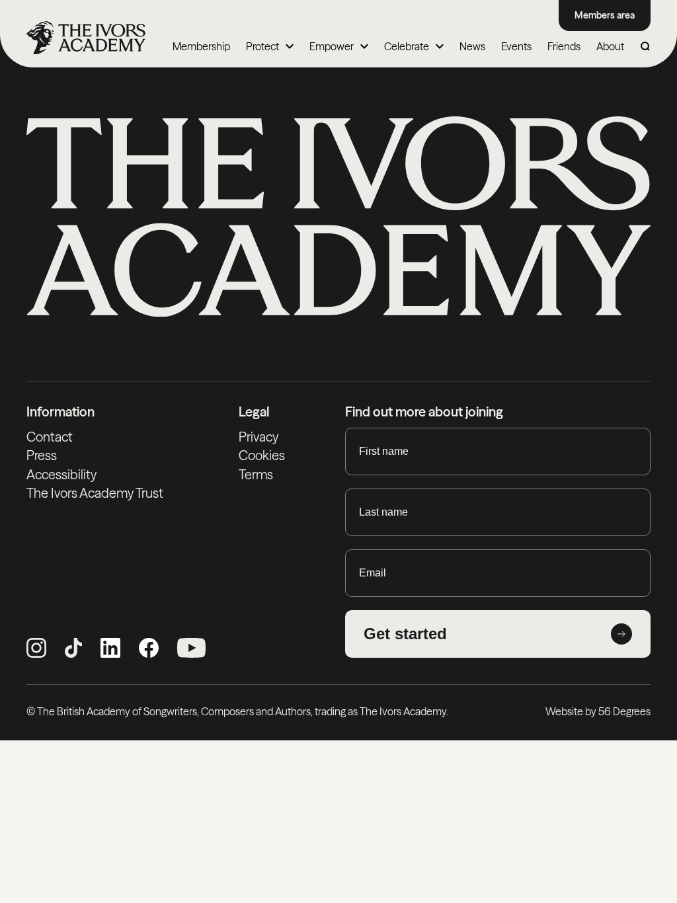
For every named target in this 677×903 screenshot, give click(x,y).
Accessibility (61, 475)
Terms (256, 475)
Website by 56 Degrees (598, 711)
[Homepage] (85, 37)
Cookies (262, 455)
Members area (605, 15)
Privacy (258, 437)
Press (41, 455)
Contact (49, 437)
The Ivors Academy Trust (94, 493)
